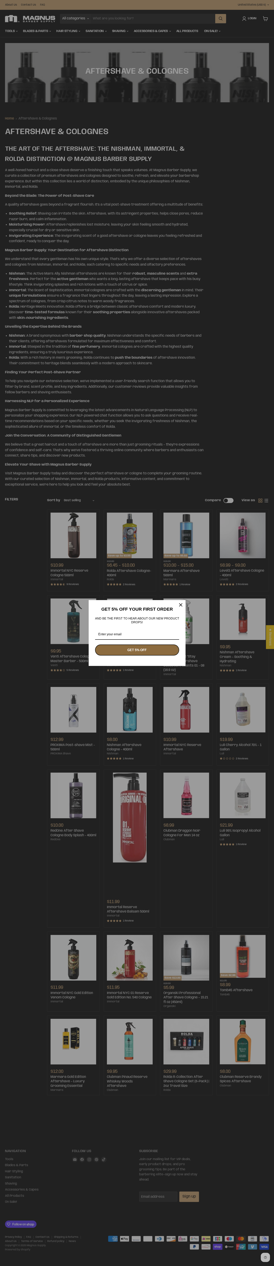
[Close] (181, 605)
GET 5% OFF (137, 650)
